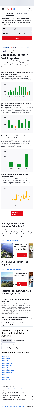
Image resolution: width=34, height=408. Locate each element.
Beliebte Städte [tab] (7, 340)
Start (2, 406)
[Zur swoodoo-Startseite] (11, 9)
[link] (17, 213)
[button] (3, 9)
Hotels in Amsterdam (8, 360)
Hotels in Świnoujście (8, 370)
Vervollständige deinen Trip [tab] (10, 348)
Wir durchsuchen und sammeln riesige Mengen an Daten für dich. (14, 396)
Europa (6, 406)
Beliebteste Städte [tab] (19, 340)
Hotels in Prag (6, 358)
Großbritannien (13, 406)
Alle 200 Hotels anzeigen (9, 240)
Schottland (21, 406)
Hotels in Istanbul (7, 372)
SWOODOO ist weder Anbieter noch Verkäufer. (13, 393)
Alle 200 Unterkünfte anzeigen (11, 269)
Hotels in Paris (6, 368)
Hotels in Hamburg (7, 365)
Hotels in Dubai (6, 379)
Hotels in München (7, 363)
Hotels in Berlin (6, 377)
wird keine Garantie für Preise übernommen (12, 388)
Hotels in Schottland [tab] (8, 344)
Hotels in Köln (6, 356)
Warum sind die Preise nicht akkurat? (14, 399)
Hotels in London (6, 375)
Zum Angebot (22, 255)
